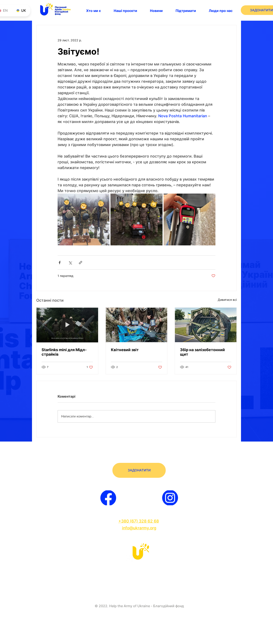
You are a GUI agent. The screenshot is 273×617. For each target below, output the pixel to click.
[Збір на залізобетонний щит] (206, 325)
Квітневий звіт (125, 350)
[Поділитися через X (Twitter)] (70, 263)
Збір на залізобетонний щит (202, 352)
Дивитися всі (227, 299)
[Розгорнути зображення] (83, 219)
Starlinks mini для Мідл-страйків (64, 352)
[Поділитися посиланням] (80, 263)
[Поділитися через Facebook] (60, 263)
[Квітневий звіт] (136, 325)
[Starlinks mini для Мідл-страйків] (67, 325)
